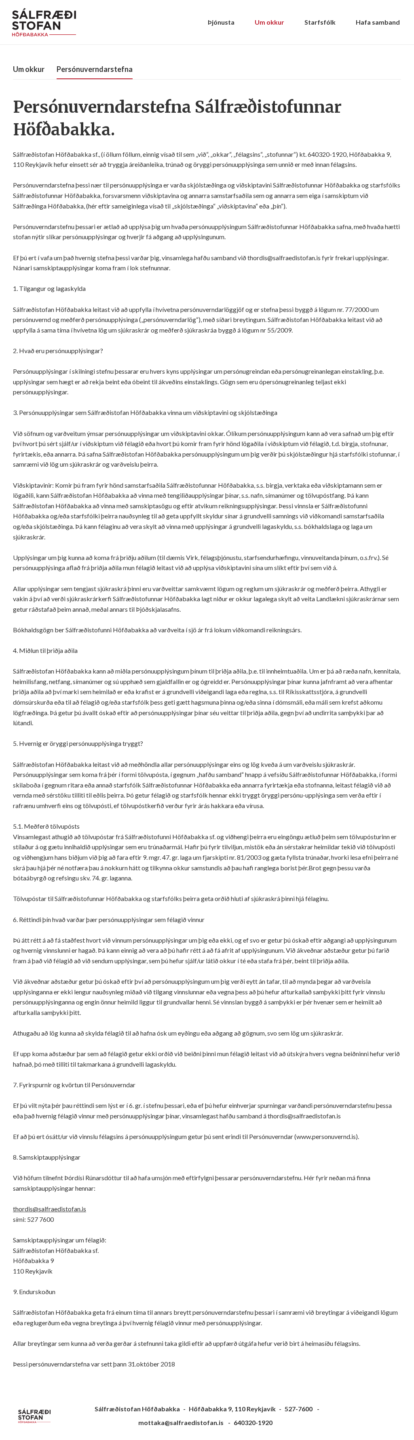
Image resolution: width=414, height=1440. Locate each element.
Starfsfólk (320, 22)
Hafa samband (378, 22)
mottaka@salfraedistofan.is (181, 1422)
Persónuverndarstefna (95, 69)
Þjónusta (221, 22)
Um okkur (269, 22)
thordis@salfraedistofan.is (49, 1209)
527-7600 (299, 1409)
